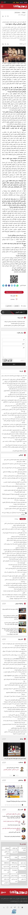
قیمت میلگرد (6, 879)
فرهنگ (23, 12)
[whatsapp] (17, 285)
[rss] (4, 908)
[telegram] (15, 285)
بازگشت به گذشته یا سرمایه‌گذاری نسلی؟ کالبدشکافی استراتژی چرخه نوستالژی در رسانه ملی (10, 617)
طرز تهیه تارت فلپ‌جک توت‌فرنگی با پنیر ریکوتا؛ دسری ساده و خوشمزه (13, 513)
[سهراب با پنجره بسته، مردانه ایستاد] (23, 823)
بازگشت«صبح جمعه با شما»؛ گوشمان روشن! (10, 609)
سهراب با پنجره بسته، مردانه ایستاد (14, 825)
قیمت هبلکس (6, 876)
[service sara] (21, 2)
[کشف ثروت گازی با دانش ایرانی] (23, 830)
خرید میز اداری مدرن (14, 880)
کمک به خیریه (6, 866)
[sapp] (23, 908)
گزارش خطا (13, 296)
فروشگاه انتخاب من (23, 867)
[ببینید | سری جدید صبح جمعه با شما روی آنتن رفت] (14, 749)
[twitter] (12, 285)
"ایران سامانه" (18, 904)
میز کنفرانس (6, 883)
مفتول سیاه (23, 876)
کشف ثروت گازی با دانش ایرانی (14, 832)
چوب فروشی (14, 848)
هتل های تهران (14, 866)
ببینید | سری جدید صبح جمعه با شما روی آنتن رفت (15, 758)
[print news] (3, 16)
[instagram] (8, 908)
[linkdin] (6, 285)
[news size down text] (8, 44)
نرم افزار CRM (14, 863)
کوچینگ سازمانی (14, 876)
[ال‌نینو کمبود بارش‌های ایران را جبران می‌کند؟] (23, 837)
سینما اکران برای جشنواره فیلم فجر (18, 323)
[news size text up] (3, 44)
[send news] (5, 16)
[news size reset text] (5, 44)
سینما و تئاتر (17, 12)
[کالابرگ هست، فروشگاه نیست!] (22, 631)
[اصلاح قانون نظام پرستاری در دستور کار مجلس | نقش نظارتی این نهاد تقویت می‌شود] (23, 816)
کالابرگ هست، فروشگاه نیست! (12, 634)
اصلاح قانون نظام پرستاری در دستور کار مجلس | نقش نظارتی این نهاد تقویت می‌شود (11, 817)
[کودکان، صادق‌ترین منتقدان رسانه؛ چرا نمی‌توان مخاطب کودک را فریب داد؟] (22, 623)
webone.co (6, 863)
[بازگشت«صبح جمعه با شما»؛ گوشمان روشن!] (22, 610)
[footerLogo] (18, 892)
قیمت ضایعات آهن (6, 871)
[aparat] (19, 908)
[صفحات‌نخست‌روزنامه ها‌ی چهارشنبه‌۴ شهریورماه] (14, 791)
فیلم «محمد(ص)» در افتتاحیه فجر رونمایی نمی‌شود (14, 321)
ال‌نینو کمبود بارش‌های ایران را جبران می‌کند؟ (12, 836)
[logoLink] (20, 6)
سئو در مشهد (23, 863)
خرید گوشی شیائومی (6, 853)
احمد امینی (9, 306)
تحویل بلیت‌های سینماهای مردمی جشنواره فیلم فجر (14, 325)
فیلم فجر (16, 306)
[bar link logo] (3, 2)
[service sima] (17, 2)
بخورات (16, 857)
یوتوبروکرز (7, 848)
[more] (4, 603)
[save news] (8, 16)
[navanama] (25, 2)
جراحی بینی (15, 852)
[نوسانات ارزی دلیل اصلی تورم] (23, 769)
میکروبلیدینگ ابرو (14, 871)
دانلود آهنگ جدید (6, 858)
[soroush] (3, 285)
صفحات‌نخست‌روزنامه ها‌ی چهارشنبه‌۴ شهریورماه (16, 801)
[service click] (14, 2)
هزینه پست (23, 857)
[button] (18, 775)
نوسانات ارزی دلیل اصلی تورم (15, 767)
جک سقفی (23, 879)
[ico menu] (3, 6)
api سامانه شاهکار (24, 849)
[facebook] (9, 285)
